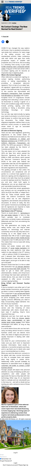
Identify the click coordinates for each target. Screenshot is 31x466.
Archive (14, 23)
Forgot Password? (6, 461)
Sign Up (25, 465)
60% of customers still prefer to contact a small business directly (15, 366)
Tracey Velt (5, 36)
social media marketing (19, 248)
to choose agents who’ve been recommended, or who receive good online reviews (15, 320)
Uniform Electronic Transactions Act (15, 143)
